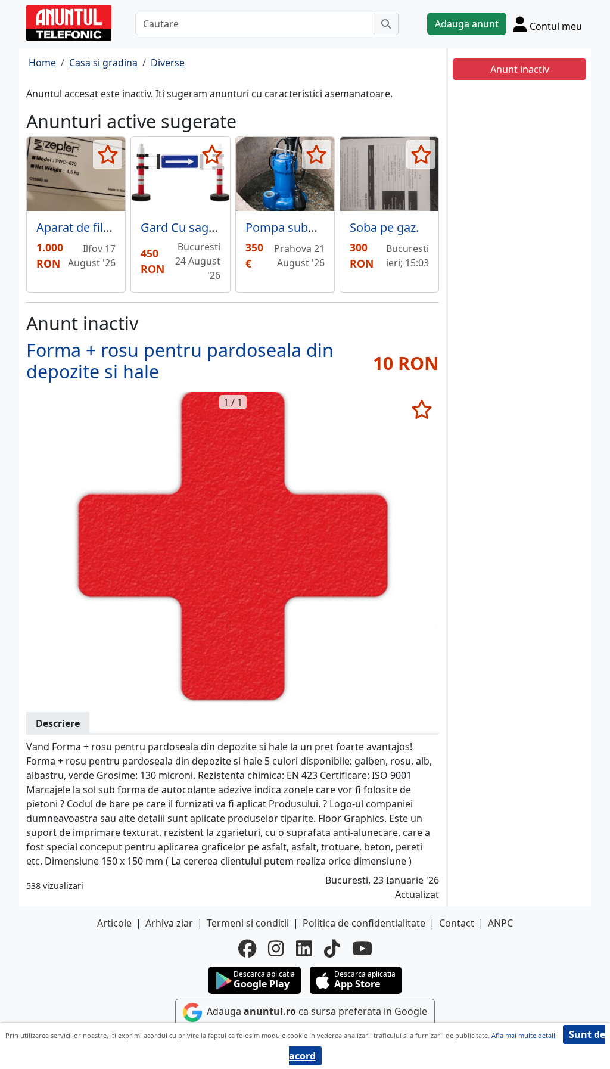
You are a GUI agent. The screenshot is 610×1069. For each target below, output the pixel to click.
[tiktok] (332, 948)
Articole (114, 923)
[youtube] (362, 948)
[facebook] (247, 948)
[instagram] (276, 948)
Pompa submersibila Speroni (324, 227)
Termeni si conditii (248, 923)
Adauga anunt (467, 23)
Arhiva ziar (169, 923)
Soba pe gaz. (384, 227)
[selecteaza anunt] (107, 154)
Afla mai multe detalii (524, 1035)
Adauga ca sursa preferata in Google (315, 1011)
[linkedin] (304, 948)
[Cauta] (386, 24)
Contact (456, 923)
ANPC (500, 923)
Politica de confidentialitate (364, 923)
